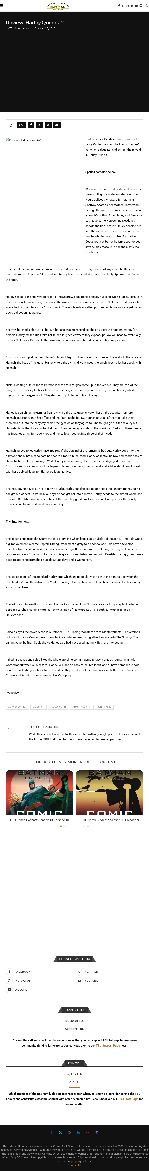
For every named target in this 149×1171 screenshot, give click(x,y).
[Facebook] (119, 5)
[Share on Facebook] (31, 125)
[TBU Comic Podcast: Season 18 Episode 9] (109, 792)
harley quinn (58, 707)
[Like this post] (22, 125)
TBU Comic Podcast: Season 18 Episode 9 (110, 820)
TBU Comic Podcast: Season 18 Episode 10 (39, 820)
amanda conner (17, 707)
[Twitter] (123, 5)
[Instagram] (127, 5)
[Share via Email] (57, 125)
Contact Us (74, 1165)
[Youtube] (136, 5)
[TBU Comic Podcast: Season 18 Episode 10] (39, 792)
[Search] (147, 5)
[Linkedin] (132, 5)
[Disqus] (74, 882)
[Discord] (140, 5)
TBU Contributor (19, 28)
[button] (11, 798)
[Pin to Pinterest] (48, 125)
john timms (104, 707)
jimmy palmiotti (81, 707)
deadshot (38, 707)
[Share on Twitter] (39, 125)
